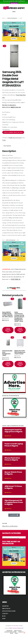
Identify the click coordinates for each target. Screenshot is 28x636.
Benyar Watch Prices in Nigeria (13, 473)
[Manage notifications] (24, 632)
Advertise (5, 606)
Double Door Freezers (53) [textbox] (13, 538)
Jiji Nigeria (20, 628)
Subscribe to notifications (10, 526)
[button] (14, 515)
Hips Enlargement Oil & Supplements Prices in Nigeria (14, 502)
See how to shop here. (9, 105)
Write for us (6, 608)
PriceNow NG (14, 7)
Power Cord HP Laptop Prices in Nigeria (14, 445)
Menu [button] (14, 11)
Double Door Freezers (15, 137)
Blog (4, 616)
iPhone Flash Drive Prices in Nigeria (12, 459)
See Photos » (8, 435)
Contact (5, 613)
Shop (4, 618)
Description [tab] (7, 146)
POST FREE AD (15, 279)
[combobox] (14, 537)
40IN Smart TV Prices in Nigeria (13, 487)
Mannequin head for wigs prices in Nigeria (13, 430)
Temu (4, 140)
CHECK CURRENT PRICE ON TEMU (13, 132)
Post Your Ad (14, 3)
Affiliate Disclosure (8, 611)
